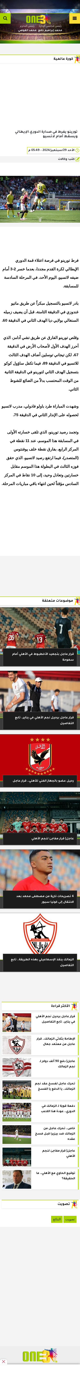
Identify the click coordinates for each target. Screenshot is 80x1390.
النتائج (57, 1219)
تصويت (70, 1219)
